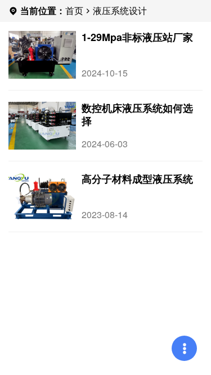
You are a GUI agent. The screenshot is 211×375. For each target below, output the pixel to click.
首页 (74, 10)
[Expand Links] (184, 348)
